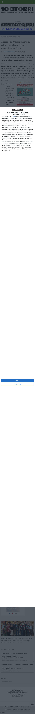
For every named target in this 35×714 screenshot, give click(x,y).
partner (14, 116)
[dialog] (17, 357)
